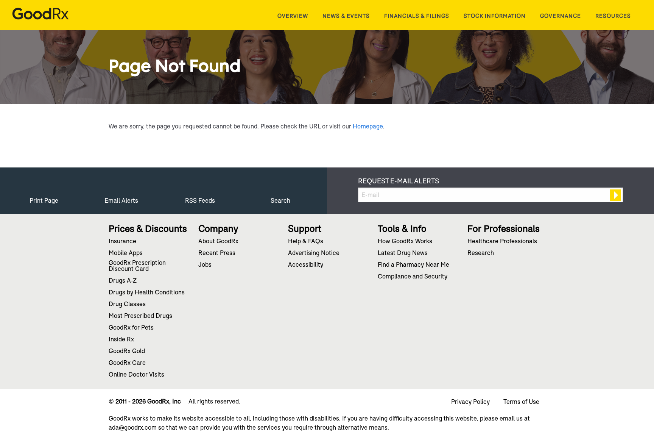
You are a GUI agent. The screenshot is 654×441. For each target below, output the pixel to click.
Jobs (205, 265)
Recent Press (216, 253)
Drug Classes (127, 304)
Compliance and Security (412, 277)
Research (480, 253)
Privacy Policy (470, 402)
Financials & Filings (416, 16)
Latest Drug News (403, 253)
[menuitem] (292, 16)
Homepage (368, 126)
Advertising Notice (313, 253)
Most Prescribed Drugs (140, 316)
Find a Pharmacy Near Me (413, 265)
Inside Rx (121, 339)
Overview (292, 16)
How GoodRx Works (405, 241)
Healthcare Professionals (502, 241)
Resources (613, 16)
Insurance (122, 241)
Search (280, 200)
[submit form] (615, 195)
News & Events (346, 16)
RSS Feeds (200, 200)
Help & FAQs (305, 241)
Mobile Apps (126, 253)
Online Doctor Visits (136, 375)
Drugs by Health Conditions (147, 292)
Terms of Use (521, 402)
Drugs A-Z (123, 281)
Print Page (44, 200)
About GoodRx (218, 241)
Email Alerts (121, 200)
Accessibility (305, 265)
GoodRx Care (127, 363)
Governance (560, 16)
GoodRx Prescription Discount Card (137, 266)
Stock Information (495, 16)
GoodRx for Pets (131, 328)
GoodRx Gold (127, 351)
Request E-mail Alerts (398, 181)
